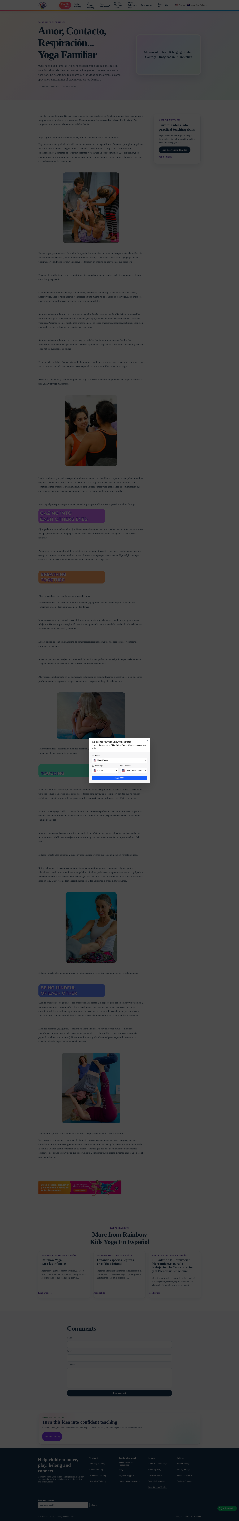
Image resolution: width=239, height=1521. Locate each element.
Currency (127, 766)
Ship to (98, 756)
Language (99, 766)
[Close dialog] (147, 740)
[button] (119, 760)
